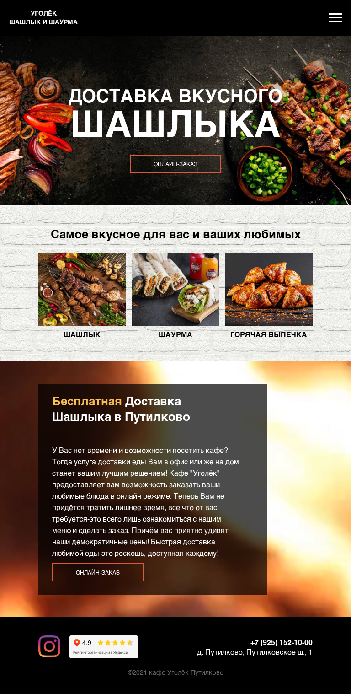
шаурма (175, 334)
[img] (82, 289)
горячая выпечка (268, 334)
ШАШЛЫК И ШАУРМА (43, 22)
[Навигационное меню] (335, 17)
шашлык (82, 334)
